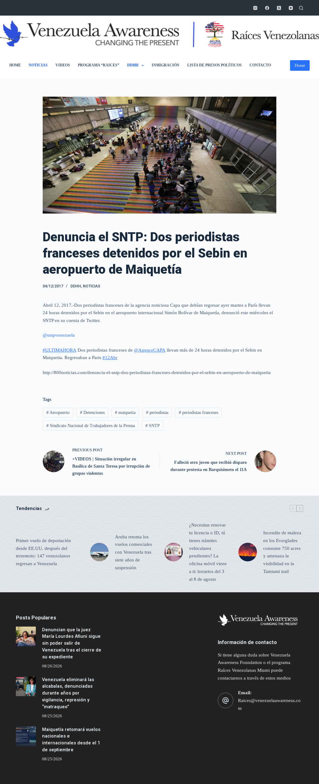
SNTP (152, 425)
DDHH (132, 65)
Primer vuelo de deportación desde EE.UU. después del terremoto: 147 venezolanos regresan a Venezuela (43, 552)
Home (15, 65)
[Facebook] (267, 8)
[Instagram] (255, 8)
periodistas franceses (198, 412)
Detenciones (92, 412)
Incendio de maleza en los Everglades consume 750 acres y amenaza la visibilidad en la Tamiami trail (282, 552)
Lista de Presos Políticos (214, 65)
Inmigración (165, 65)
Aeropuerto (57, 412)
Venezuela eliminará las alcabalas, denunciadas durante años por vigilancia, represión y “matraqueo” (68, 693)
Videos (62, 65)
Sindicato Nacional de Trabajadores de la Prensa (90, 425)
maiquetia (125, 412)
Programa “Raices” (98, 65)
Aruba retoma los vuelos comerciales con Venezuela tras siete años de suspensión (133, 552)
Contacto (260, 65)
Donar (300, 65)
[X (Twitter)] (279, 8)
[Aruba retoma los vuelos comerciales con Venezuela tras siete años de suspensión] (99, 552)
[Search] (301, 8)
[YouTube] (291, 8)
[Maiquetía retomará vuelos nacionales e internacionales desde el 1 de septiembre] (26, 736)
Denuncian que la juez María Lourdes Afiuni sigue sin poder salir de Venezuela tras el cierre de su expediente (71, 643)
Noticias (38, 65)
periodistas (157, 412)
